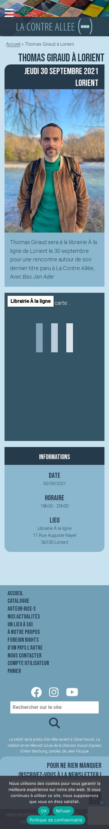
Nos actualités (24, 616)
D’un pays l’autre (25, 647)
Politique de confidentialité (56, 820)
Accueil (13, 44)
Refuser (63, 810)
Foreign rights (23, 640)
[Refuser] (101, 802)
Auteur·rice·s (22, 608)
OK (44, 810)
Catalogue (18, 601)
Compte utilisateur (28, 663)
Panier (14, 671)
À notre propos (24, 632)
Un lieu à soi (20, 624)
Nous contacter (24, 655)
